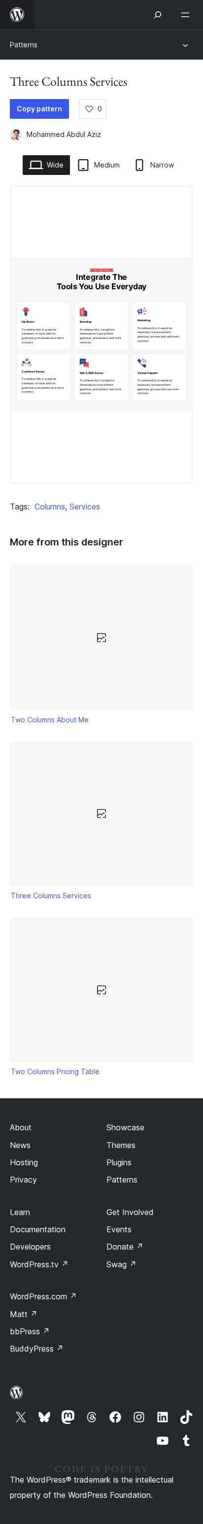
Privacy (23, 1180)
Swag (121, 1264)
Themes (120, 1145)
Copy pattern (39, 108)
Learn (20, 1212)
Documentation (38, 1229)
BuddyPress (37, 1349)
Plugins (119, 1162)
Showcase (125, 1127)
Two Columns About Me (50, 719)
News (20, 1145)
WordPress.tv (39, 1264)
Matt (23, 1314)
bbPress (30, 1331)
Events (119, 1229)
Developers (30, 1247)
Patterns (23, 44)
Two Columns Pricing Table (55, 1071)
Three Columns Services (51, 895)
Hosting (24, 1162)
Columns (49, 506)
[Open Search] (157, 15)
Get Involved (130, 1212)
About (21, 1127)
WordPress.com (43, 1296)
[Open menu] (187, 15)
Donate (124, 1247)
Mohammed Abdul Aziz (64, 134)
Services (84, 506)
